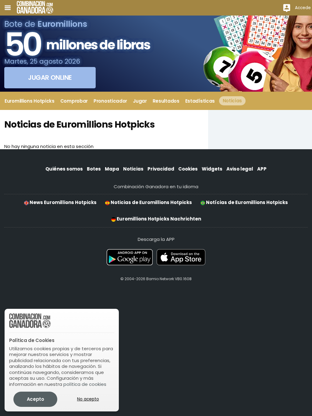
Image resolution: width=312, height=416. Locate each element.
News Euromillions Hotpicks (63, 202)
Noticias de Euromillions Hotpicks (151, 202)
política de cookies (84, 384)
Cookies (188, 169)
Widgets (212, 169)
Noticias (133, 169)
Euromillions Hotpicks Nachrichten (158, 219)
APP (262, 169)
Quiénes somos (64, 169)
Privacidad (160, 169)
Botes (94, 169)
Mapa (112, 169)
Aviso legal (239, 169)
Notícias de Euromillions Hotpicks (246, 202)
